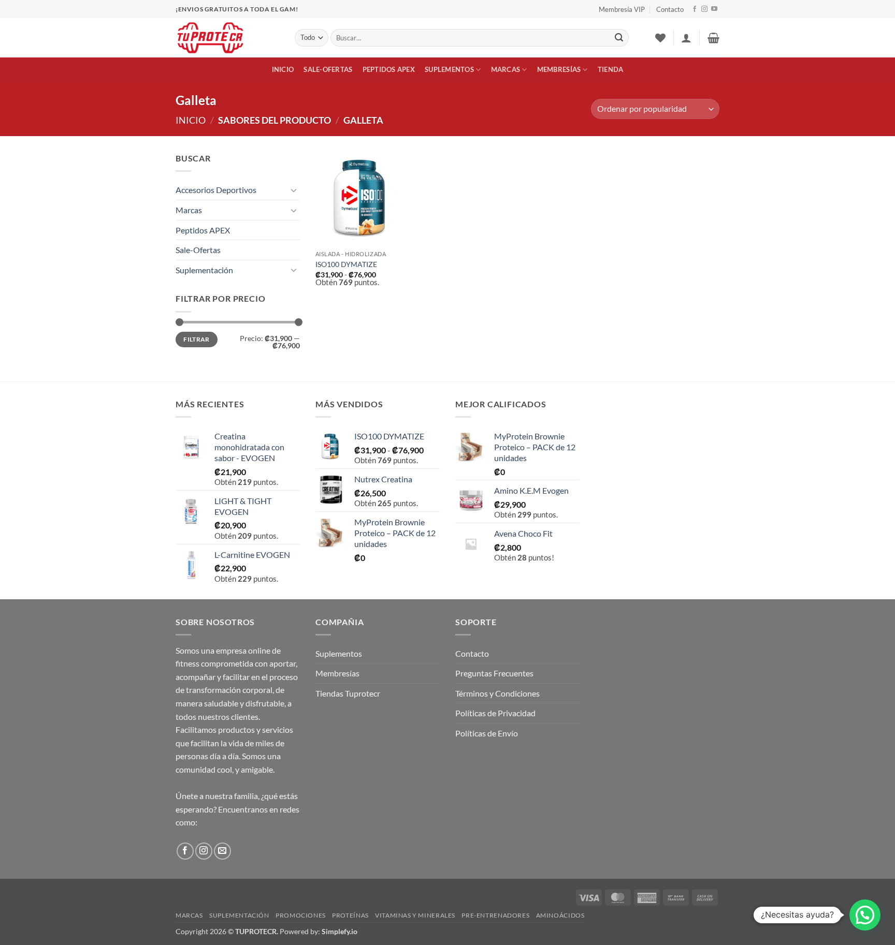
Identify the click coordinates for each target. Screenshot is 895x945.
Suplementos (449, 69)
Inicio (283, 69)
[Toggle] (293, 190)
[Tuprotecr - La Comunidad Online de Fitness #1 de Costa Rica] (227, 37)
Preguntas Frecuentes (494, 673)
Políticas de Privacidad (495, 713)
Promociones (301, 915)
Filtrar (196, 339)
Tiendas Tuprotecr (347, 693)
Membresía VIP (622, 9)
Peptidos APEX (203, 230)
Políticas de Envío (486, 733)
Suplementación (204, 270)
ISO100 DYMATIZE (346, 264)
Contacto (670, 9)
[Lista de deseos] (660, 37)
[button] (686, 37)
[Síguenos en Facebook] (694, 9)
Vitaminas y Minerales (415, 915)
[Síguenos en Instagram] (704, 9)
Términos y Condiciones (497, 693)
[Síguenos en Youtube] (714, 9)
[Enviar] (619, 38)
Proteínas (350, 915)
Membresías (559, 69)
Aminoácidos (560, 915)
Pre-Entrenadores (495, 915)
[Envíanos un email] (222, 851)
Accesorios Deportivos (216, 190)
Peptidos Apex (389, 69)
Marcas (506, 69)
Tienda (611, 69)
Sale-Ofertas (328, 69)
